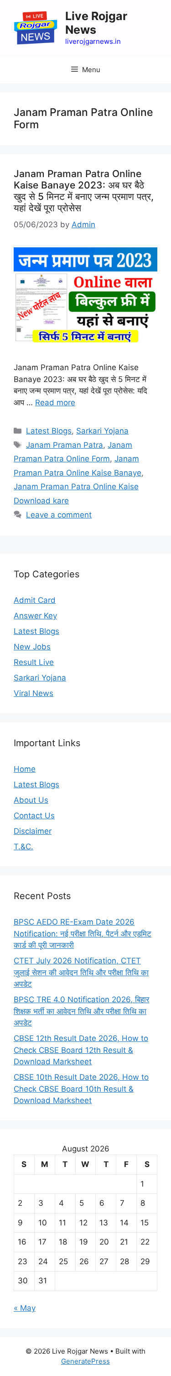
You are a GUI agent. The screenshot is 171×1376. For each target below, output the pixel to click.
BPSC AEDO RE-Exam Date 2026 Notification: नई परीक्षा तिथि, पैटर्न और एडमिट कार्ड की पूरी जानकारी (82, 933)
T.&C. (23, 846)
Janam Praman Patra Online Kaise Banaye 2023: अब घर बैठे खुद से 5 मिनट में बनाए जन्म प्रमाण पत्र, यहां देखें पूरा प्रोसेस (84, 191)
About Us (31, 800)
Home (25, 769)
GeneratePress (85, 1361)
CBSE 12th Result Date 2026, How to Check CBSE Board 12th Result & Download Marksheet (81, 1050)
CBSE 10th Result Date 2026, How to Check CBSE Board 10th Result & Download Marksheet (81, 1089)
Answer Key (35, 615)
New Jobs (32, 646)
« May (25, 1308)
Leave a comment (59, 514)
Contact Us (34, 815)
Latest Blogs (49, 430)
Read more (55, 402)
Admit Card (35, 600)
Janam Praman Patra (64, 445)
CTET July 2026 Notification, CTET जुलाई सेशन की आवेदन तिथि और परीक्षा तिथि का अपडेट (81, 972)
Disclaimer (33, 831)
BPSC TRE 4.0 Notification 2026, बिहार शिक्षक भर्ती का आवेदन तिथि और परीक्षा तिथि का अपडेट (81, 1011)
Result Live (34, 662)
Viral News (33, 693)
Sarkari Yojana (102, 430)
